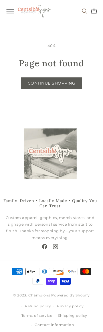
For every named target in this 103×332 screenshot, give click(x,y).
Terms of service (36, 315)
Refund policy (38, 306)
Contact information (54, 325)
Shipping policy (73, 315)
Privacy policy (70, 306)
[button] (10, 11)
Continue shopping (52, 83)
